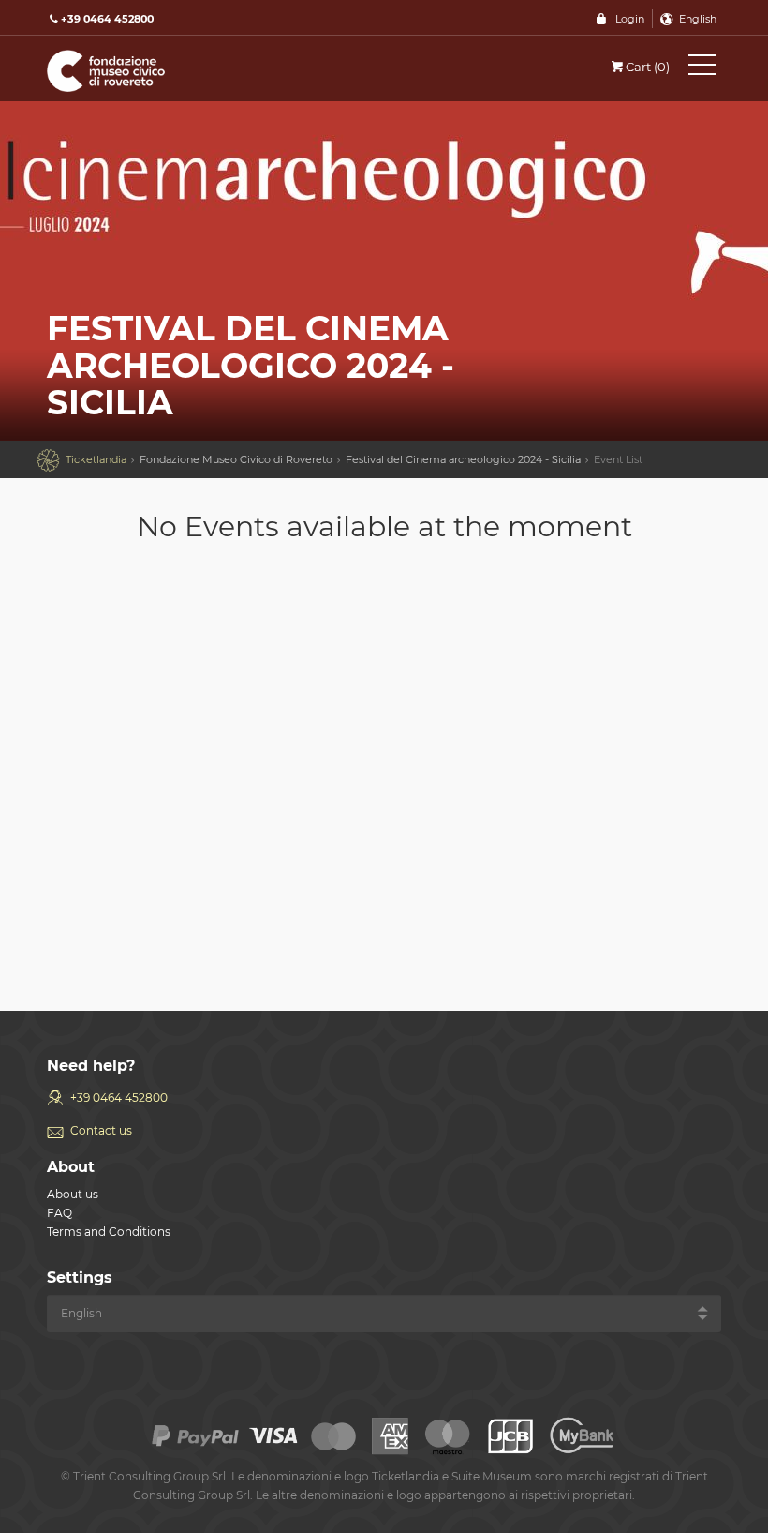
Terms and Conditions (108, 1232)
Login (629, 18)
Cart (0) (648, 66)
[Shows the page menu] (702, 68)
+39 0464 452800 (119, 1097)
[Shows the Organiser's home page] (131, 70)
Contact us (101, 1130)
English (697, 18)
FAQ (59, 1213)
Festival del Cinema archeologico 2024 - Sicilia (463, 459)
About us (72, 1194)
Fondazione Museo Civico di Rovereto (236, 459)
